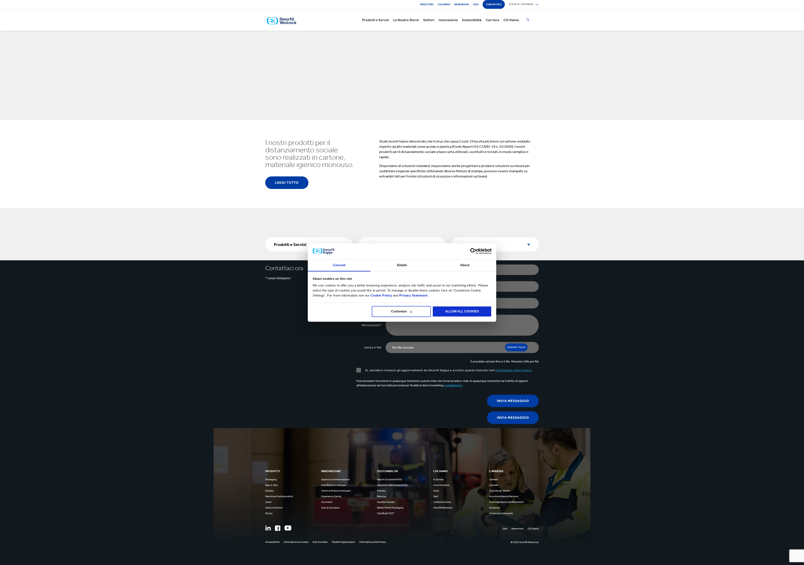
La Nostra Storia (442, 502)
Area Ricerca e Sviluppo (333, 485)
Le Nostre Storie (406, 20)
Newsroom (461, 4)
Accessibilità (272, 542)
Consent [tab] (339, 265)
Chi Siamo (511, 20)
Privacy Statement (413, 295)
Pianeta (381, 490)
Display (269, 490)
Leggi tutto (287, 183)
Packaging (271, 479)
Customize (399, 311)
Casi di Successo (330, 507)
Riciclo (269, 513)
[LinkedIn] (268, 527)
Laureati (493, 485)
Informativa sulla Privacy (372, 542)
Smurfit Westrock (442, 507)
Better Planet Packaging (390, 507)
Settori (428, 20)
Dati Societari (320, 542)
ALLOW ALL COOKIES (462, 311)
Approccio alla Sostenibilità (392, 485)
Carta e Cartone (273, 507)
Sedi (475, 4)
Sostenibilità (472, 20)
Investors (427, 4)
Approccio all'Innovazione (335, 479)
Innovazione (448, 20)
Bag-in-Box (271, 485)
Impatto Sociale (385, 502)
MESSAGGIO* (371, 325)
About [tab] (464, 265)
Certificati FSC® (385, 513)
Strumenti (326, 502)
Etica (436, 490)
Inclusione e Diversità (501, 513)
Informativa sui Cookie (296, 542)
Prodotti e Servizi (375, 20)
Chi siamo (444, 4)
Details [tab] (402, 265)
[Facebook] (277, 528)
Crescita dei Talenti (499, 490)
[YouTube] (288, 527)
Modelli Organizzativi (343, 542)
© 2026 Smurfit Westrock (525, 542)
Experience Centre (331, 496)
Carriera (492, 20)
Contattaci (493, 4)
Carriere (493, 479)
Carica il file (372, 347)
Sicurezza (494, 507)
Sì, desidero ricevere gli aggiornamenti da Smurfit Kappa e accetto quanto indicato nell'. (448, 370)
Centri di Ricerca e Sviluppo (336, 490)
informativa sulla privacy (513, 370)
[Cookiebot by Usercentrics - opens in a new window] (473, 251)
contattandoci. (453, 385)
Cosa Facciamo (441, 485)
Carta (268, 502)
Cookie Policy (381, 295)
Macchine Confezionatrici (279, 496)
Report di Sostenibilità (389, 479)
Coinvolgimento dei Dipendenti (506, 502)
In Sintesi (438, 479)
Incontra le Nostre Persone (503, 496)
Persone (381, 496)
